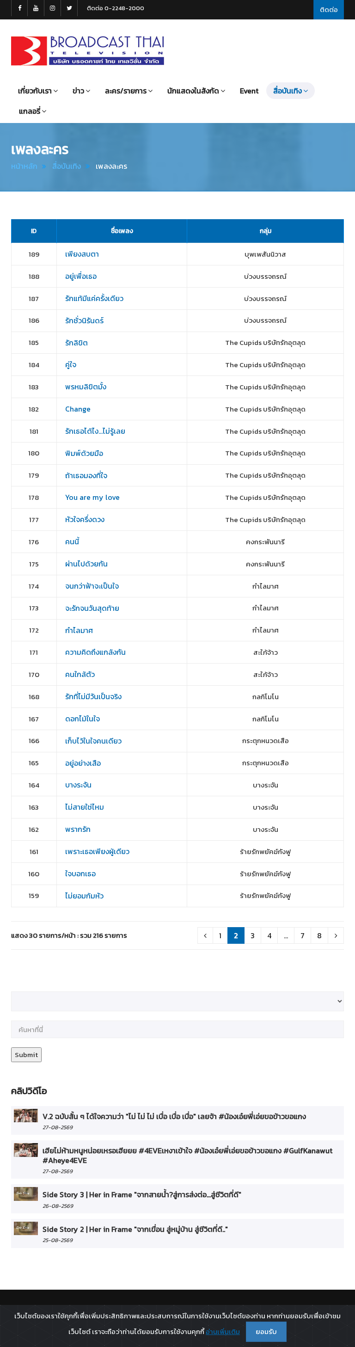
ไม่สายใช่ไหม (84, 806)
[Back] (205, 935)
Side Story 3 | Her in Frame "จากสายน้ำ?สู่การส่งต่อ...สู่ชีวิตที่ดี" (142, 1194)
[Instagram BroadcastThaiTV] (52, 8)
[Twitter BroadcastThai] (69, 8)
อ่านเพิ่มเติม (223, 1331)
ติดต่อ (329, 9)
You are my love (92, 497)
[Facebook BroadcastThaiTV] (19, 8)
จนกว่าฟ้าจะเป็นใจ (92, 585)
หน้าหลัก (24, 166)
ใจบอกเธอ (80, 873)
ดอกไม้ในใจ (82, 718)
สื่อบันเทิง (66, 166)
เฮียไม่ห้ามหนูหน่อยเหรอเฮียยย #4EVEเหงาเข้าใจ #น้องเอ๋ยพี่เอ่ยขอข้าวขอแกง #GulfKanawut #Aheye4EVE (187, 1155)
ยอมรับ (266, 1331)
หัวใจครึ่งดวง (84, 519)
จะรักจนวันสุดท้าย (92, 608)
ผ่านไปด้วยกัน (86, 563)
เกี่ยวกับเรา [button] (35, 90)
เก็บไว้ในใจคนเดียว (93, 740)
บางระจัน (78, 784)
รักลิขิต (76, 342)
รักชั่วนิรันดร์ (84, 320)
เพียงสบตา (82, 253)
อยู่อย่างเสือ (83, 763)
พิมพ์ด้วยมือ (84, 453)
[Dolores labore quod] (26, 1115)
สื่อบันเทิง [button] (287, 90)
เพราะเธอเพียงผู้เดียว (97, 851)
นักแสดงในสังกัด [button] (193, 90)
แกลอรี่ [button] (29, 111)
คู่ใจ (70, 364)
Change (78, 408)
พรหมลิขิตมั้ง (85, 386)
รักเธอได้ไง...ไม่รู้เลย (95, 431)
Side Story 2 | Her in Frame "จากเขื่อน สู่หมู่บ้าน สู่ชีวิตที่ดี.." (135, 1229)
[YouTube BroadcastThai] (36, 8)
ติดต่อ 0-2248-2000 (115, 8)
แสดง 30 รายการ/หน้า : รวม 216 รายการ (69, 935)
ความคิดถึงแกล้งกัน (95, 652)
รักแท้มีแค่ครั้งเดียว (94, 298)
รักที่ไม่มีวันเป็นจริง (93, 696)
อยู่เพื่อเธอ (81, 276)
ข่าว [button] (78, 90)
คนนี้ (72, 541)
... (286, 935)
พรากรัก (78, 829)
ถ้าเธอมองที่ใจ (86, 475)
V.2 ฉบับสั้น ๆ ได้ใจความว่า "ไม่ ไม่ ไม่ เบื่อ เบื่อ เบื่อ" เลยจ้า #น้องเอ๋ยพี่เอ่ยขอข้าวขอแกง (174, 1116)
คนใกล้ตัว (80, 674)
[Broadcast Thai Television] (87, 51)
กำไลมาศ (79, 630)
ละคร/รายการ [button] (126, 90)
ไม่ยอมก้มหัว (84, 895)
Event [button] (249, 90)
